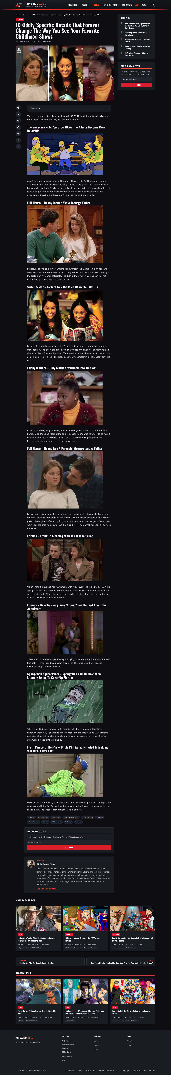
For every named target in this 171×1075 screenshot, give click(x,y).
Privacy (129, 1041)
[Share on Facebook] (18, 120)
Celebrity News (68, 1044)
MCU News (66, 1052)
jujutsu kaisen (70, 1021)
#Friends (31, 817)
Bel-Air (47, 802)
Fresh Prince (56, 817)
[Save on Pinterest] (18, 107)
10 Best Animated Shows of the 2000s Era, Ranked (82, 939)
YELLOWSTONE (36, 948)
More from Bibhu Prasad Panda (48, 889)
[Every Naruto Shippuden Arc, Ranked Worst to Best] (38, 991)
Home (18, 15)
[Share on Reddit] (18, 127)
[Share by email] (18, 133)
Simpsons (39, 127)
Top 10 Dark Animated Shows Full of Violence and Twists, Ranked (132, 939)
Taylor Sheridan (23, 948)
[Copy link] (18, 140)
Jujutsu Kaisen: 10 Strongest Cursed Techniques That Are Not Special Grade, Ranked (85, 1012)
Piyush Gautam (23, 1017)
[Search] (153, 5)
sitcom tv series (34, 822)
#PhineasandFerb (71, 948)
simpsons (99, 817)
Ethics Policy (110, 1070)
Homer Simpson (87, 817)
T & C (118, 1070)
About (96, 1041)
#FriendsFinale (43, 817)
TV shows (78, 822)
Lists (137, 5)
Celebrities (72, 5)
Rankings (69, 934)
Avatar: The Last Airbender (87, 948)
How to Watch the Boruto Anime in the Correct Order (131, 1012)
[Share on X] (18, 114)
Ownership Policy (149, 1070)
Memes (144, 5)
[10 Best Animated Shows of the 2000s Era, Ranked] (85, 918)
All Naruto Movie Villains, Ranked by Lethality (137, 47)
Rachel (80, 659)
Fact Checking (98, 1070)
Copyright (125, 1070)
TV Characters (56, 822)
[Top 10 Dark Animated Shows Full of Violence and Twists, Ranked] (132, 918)
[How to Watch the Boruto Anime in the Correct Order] (132, 991)
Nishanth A (22, 944)
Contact (97, 1045)
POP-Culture (127, 5)
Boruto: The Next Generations (129, 1021)
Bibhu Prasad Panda (23, 41)
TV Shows (95, 5)
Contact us (70, 1070)
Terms (129, 1045)
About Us (78, 1070)
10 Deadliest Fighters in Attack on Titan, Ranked (136, 54)
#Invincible (116, 948)
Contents (35, 108)
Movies (84, 5)
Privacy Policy (136, 1070)
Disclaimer (87, 1070)
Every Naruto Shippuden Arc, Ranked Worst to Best (37, 1012)
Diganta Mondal (117, 1017)
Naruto (21, 1021)
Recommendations (111, 5)
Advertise (98, 1049)
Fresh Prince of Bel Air (71, 817)
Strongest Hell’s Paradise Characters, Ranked (138, 40)
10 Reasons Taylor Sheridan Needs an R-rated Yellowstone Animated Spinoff (37, 939)
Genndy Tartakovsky (129, 948)
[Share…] (18, 146)
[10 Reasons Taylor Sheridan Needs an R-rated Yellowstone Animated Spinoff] (38, 918)
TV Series (68, 822)
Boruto (115, 1021)
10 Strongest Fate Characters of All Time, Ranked (137, 34)
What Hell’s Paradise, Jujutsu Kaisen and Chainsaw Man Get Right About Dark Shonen (137, 26)
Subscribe (69, 848)
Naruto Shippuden (31, 1021)
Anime (20, 1007)
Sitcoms (45, 822)
